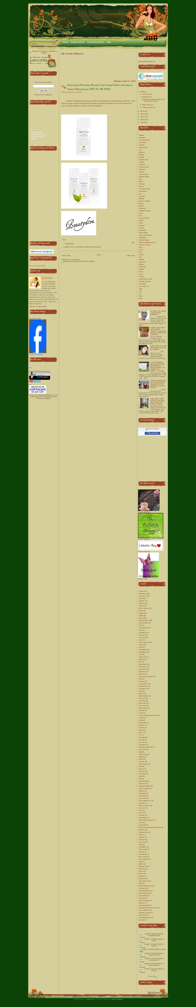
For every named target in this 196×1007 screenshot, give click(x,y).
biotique (141, 155)
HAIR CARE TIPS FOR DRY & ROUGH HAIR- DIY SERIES (158, 347)
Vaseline (141, 145)
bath (140, 766)
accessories (143, 684)
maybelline (142, 237)
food (140, 779)
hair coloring (143, 781)
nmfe (140, 252)
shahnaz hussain (145, 281)
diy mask (142, 808)
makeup (141, 603)
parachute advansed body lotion (150, 827)
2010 (142, 122)
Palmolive (142, 138)
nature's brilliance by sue (147, 242)
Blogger (47, 398)
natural (141, 730)
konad (141, 220)
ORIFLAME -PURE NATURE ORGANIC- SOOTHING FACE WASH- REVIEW (157, 401)
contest (141, 718)
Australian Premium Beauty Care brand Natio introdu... (153, 100)
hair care (142, 637)
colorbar (141, 172)
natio (72, 247)
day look (142, 803)
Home (65, 42)
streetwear (142, 284)
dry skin (141, 740)
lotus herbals (143, 232)
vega (140, 288)
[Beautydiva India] (37, 352)
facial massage (144, 900)
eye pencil (142, 774)
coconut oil (142, 888)
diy (140, 625)
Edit (109, 42)
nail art (141, 606)
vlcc (140, 293)
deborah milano (144, 176)
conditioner (142, 847)
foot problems (143, 859)
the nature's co (144, 286)
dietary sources (144, 805)
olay (140, 257)
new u (141, 247)
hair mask (142, 783)
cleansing (142, 701)
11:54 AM (78, 92)
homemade (142, 723)
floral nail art (143, 686)
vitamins (141, 837)
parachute (142, 267)
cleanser (142, 671)
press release (143, 608)
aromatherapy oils (145, 917)
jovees (141, 213)
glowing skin (143, 866)
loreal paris (142, 230)
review (141, 591)
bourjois (141, 157)
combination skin (144, 891)
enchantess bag (144, 189)
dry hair (141, 852)
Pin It (64, 240)
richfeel (141, 276)
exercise (142, 771)
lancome (142, 225)
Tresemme (142, 142)
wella (140, 296)
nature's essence (145, 245)
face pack (142, 744)
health (141, 615)
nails (140, 598)
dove (140, 179)
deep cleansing (144, 893)
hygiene (141, 791)
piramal (141, 269)
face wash (142, 669)
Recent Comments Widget (37, 266)
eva (140, 194)
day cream (142, 703)
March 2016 (146, 105)
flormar (141, 203)
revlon (141, 274)
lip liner (141, 873)
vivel (140, 291)
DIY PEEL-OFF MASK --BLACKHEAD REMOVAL (158, 312)
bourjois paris (143, 159)
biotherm (142, 152)
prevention (142, 796)
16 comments (69, 243)
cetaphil (141, 162)
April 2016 (145, 97)
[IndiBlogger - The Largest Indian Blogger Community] (39, 379)
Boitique (141, 135)
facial (140, 776)
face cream (143, 856)
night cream (143, 754)
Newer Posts (66, 255)
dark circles (143, 849)
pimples (141, 757)
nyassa (141, 254)
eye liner (142, 815)
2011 (142, 119)
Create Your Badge (35, 354)
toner (140, 835)
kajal (140, 752)
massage (142, 793)
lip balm (141, 674)
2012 (142, 117)
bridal (140, 844)
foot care (142, 698)
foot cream (142, 749)
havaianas (142, 208)
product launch (144, 620)
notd (140, 647)
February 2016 (147, 107)
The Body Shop (144, 140)
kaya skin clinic (144, 218)
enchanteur (143, 191)
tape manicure (144, 881)
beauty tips (142, 664)
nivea (140, 250)
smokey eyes (143, 832)
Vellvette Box (143, 147)
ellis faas (142, 184)
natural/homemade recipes (148, 908)
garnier (141, 206)
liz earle (141, 228)
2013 (142, 114)
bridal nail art (143, 696)
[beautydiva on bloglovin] (41, 253)
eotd (140, 691)
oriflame (141, 259)
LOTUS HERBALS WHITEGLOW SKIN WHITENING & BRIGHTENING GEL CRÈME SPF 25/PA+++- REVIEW (157, 367)
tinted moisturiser (95, 247)
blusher (141, 769)
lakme (141, 223)
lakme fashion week (146, 820)
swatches (142, 593)
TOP (133, 242)
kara (140, 215)
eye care (142, 742)
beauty (141, 613)
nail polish (142, 632)
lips (140, 662)
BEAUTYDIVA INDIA (98, 15)
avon (140, 150)
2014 (142, 111)
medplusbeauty (144, 240)
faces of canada (144, 201)
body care (142, 657)
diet (140, 679)
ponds (141, 271)
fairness (141, 903)
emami (141, 186)
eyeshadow (143, 817)
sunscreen (142, 798)
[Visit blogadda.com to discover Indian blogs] (35, 382)
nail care (142, 727)
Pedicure (142, 839)
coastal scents (144, 167)
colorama (142, 169)
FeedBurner (48, 95)
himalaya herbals (145, 211)
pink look (142, 878)
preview (141, 635)
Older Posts (131, 255)
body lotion (142, 667)
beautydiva (49, 278)
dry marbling (143, 895)
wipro (140, 298)
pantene (141, 264)
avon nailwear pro (145, 800)
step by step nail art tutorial (148, 715)
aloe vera (142, 842)
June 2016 (146, 94)
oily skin (141, 710)
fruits (140, 861)
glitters (141, 864)
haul (140, 630)
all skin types (143, 764)
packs (141, 732)
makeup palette (144, 905)
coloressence (143, 174)
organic (141, 876)
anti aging (142, 737)
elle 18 (141, 181)
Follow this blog (152, 433)
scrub (141, 713)
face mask (142, 705)
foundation (142, 652)
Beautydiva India (35, 318)
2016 (142, 92)
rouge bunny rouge (145, 279)
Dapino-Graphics (117, 999)
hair (140, 654)
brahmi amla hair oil (145, 886)
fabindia (141, 198)
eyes (140, 640)
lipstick (141, 693)
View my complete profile (37, 306)
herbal (141, 720)
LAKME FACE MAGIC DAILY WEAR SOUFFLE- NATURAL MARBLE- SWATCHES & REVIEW (158, 331)
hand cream (143, 708)
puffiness (142, 830)
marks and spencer (145, 235)
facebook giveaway (145, 747)
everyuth (142, 196)
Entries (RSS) (77, 42)
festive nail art (143, 642)
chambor (142, 164)
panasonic (142, 262)
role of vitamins (144, 910)
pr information (79, 247)
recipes (141, 681)
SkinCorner (90, 999)
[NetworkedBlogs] (152, 429)
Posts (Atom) (75, 259)
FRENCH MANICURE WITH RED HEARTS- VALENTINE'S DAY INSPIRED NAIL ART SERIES (158, 384)
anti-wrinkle (143, 915)
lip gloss (141, 725)
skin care (142, 596)
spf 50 (87, 247)
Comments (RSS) (95, 42)
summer (141, 761)
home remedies (144, 788)
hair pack (142, 869)
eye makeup (143, 628)
